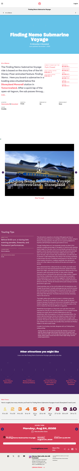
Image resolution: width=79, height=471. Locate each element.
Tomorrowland (9, 87)
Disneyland (45, 44)
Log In (76, 3)
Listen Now (37, 467)
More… (3, 95)
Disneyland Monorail (12, 84)
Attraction (36, 44)
